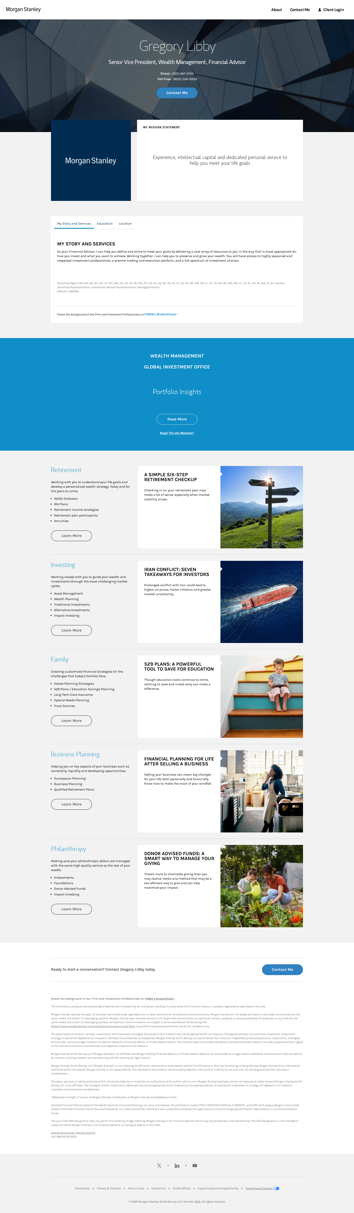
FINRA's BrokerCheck (160, 314)
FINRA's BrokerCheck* (159, 998)
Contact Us (158, 1188)
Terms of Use (136, 1188)
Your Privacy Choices (259, 1188)
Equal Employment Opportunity (218, 1188)
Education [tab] (105, 223)
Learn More (76, 535)
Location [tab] (125, 223)
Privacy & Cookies (109, 1188)
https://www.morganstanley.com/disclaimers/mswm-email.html (93, 1026)
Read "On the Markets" (177, 433)
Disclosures (82, 1188)
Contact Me (177, 93)
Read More (182, 419)
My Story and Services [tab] (74, 223)
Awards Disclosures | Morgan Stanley (73, 1133)
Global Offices (182, 1188)
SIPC (198, 1201)
